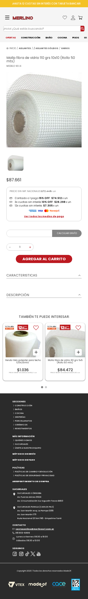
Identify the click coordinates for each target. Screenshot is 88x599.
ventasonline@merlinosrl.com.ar (35, 529)
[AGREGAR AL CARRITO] (36, 352)
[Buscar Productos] (82, 29)
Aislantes (25, 48)
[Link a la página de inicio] (11, 48)
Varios (65, 48)
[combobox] (44, 29)
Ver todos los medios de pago (44, 216)
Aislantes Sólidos (46, 48)
